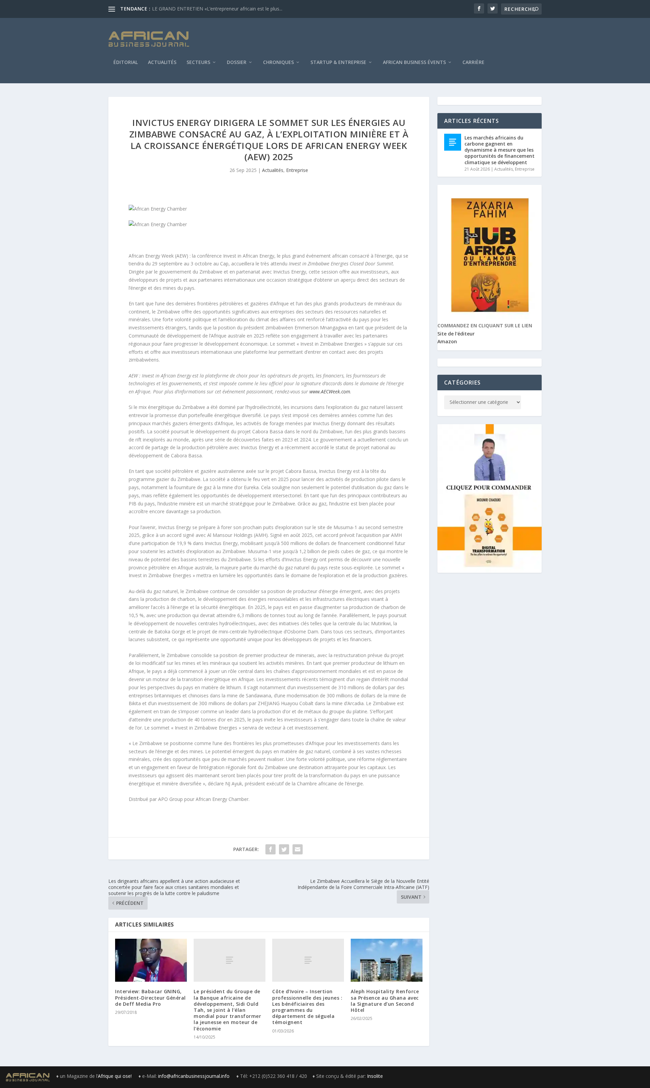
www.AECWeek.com (329, 391)
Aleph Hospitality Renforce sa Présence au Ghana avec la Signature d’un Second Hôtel (385, 1000)
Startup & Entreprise (338, 62)
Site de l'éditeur (456, 333)
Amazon (447, 341)
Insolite (375, 1076)
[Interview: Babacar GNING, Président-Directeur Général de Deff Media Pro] (151, 960)
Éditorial (125, 62)
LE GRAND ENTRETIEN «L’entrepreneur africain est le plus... (217, 8)
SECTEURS (198, 62)
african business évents (414, 62)
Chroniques (278, 62)
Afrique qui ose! (115, 1076)
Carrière (473, 62)
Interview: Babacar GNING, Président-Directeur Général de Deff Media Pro (150, 997)
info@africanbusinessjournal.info (194, 1076)
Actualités (162, 62)
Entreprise (297, 170)
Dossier (236, 62)
